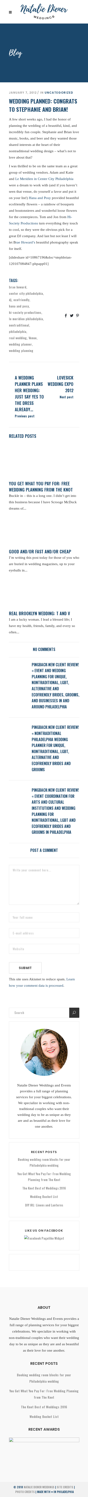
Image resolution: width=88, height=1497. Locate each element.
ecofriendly (21, 299)
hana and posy (19, 305)
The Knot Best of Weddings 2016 (44, 1188)
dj (10, 299)
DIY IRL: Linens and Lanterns (44, 1205)
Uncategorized (59, 93)
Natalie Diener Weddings (39, 1487)
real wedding (18, 337)
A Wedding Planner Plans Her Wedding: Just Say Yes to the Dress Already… (29, 393)
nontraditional (19, 325)
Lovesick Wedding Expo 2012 (60, 384)
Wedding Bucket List (44, 1196)
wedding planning (21, 350)
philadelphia (17, 331)
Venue (33, 337)
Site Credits (65, 1487)
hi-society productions (25, 312)
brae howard (17, 286)
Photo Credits (25, 1492)
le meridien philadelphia (26, 318)
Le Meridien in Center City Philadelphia (44, 179)
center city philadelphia (26, 293)
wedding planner (20, 344)
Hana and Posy (40, 198)
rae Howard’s (25, 242)
